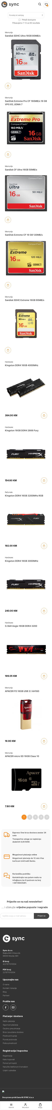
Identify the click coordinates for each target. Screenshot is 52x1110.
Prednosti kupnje (10, 1036)
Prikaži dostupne (29, 20)
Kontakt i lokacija (10, 988)
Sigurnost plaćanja (10, 1025)
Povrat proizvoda (10, 1039)
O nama (6, 984)
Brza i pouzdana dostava (13, 1032)
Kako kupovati (9, 1059)
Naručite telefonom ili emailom (15, 1067)
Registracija (7, 1056)
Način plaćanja (9, 1021)
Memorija (9, 32)
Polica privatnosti (10, 1043)
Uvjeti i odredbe (9, 1070)
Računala (8, 492)
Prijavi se (41, 916)
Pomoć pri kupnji (10, 1063)
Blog (5, 992)
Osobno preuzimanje (11, 1028)
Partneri (6, 995)
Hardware (9, 362)
